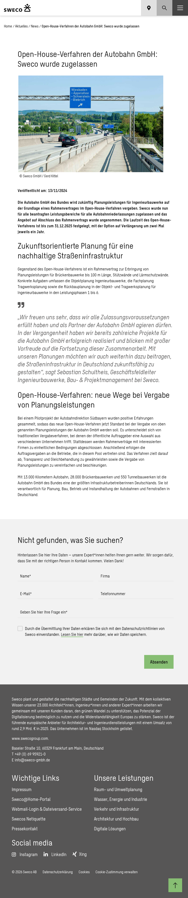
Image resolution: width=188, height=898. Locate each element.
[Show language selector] (149, 8)
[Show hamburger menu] (180, 8)
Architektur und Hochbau (116, 818)
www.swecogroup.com (30, 738)
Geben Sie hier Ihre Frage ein (43, 612)
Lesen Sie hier (72, 634)
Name (25, 576)
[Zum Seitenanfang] (175, 885)
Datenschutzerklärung (58, 872)
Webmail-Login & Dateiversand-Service (47, 809)
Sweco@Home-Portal (31, 799)
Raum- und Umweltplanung (118, 789)
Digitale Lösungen (110, 828)
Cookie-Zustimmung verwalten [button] (116, 872)
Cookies (84, 872)
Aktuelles (21, 26)
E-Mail (26, 593)
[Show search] (164, 8)
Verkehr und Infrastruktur (116, 809)
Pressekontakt (25, 828)
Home (8, 26)
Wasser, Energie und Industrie (120, 799)
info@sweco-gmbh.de (32, 759)
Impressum (22, 789)
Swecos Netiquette (29, 818)
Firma (105, 576)
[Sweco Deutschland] (17, 8)
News (34, 26)
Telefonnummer (113, 593)
